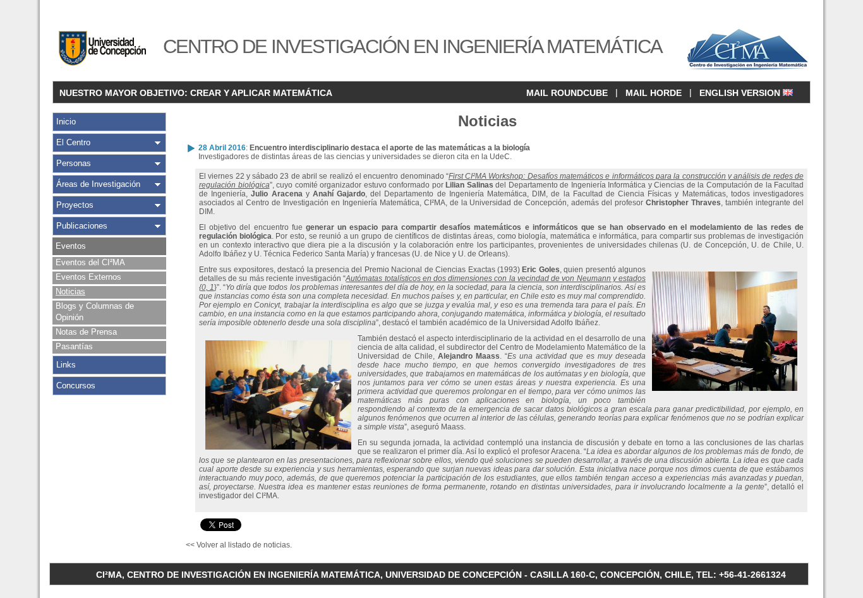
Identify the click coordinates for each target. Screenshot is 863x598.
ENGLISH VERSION (741, 93)
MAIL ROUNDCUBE (567, 93)
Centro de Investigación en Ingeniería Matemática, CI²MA (345, 202)
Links (66, 364)
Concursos (75, 385)
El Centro (73, 142)
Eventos (71, 246)
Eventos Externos (88, 277)
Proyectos (75, 205)
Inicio (66, 121)
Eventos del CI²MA (90, 262)
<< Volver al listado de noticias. (239, 545)
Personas (73, 163)
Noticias (70, 291)
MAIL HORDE (653, 93)
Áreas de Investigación (98, 184)
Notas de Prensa (86, 332)
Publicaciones (81, 225)
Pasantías (74, 346)
